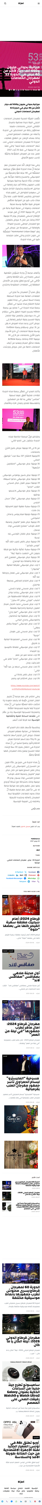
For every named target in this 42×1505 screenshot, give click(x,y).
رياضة (37, 1491)
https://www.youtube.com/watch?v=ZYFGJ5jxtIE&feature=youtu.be (25, 687)
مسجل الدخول (25, 826)
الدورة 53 (36, 860)
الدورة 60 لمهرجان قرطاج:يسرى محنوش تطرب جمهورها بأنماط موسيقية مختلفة (27, 1183)
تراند (21, 1493)
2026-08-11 (36, 1188)
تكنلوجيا (36, 1379)
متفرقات (6, 1491)
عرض (29, 860)
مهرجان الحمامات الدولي (17, 860)
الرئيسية (35, 1488)
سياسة (13, 1488)
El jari (21, 3)
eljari (38, 850)
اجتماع (20, 1488)
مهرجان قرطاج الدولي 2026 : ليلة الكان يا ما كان (29, 1193)
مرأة (18, 1491)
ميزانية (37, 862)
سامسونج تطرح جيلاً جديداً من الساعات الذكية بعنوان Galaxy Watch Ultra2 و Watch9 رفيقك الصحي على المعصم (28, 1206)
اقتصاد (11, 950)
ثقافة (36, 63)
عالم (23, 1491)
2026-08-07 (35, 1197)
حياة (13, 1491)
